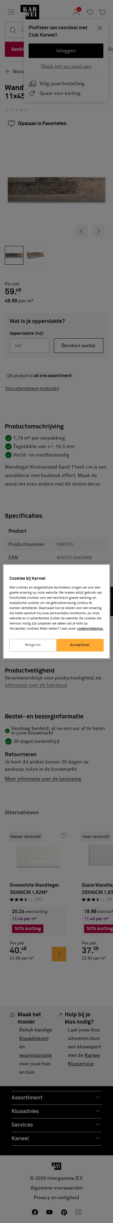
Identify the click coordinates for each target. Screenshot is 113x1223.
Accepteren (80, 645)
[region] (56, 611)
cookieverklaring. (90, 629)
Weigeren (33, 645)
